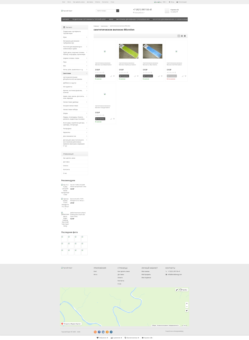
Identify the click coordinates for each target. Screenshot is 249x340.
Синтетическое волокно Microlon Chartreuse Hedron (127, 64)
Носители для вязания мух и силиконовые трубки (173, 19)
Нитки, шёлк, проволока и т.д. (73, 69)
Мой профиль (146, 274)
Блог (63, 2)
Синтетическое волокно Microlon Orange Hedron (102, 106)
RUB (164, 2)
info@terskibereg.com (175, 274)
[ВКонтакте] (103, 332)
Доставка (90, 2)
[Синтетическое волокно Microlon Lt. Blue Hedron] (152, 51)
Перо (65, 62)
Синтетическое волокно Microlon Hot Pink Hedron (174, 64)
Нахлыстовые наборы (70, 109)
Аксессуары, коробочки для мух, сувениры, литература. (74, 124)
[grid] (179, 36)
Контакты (105, 2)
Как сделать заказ (79, 2)
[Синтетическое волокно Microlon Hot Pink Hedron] (176, 51)
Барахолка (66, 132)
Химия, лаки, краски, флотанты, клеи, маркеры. (73, 97)
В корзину (101, 76)
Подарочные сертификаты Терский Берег (89, 19)
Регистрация (183, 2)
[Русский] (160, 2)
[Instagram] (111, 332)
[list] (182, 36)
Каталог (66, 19)
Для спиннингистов (69, 136)
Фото (69, 2)
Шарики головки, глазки (71, 58)
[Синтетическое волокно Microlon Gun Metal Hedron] (105, 51)
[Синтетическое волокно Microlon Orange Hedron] (105, 94)
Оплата (97, 2)
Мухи (111, 19)
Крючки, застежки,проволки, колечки (72, 91)
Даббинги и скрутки (69, 83)
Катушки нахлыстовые (70, 106)
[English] (156, 2)
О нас (112, 2)
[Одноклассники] (107, 332)
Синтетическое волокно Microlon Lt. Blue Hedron (150, 64)
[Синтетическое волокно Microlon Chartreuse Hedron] (128, 51)
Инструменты (67, 87)
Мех (64, 66)
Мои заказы (145, 271)
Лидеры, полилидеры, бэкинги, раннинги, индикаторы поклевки (73, 118)
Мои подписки (146, 277)
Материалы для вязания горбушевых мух (133, 19)
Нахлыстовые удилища (70, 102)
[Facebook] (99, 332)
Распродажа (67, 128)
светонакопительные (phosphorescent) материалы (72, 78)
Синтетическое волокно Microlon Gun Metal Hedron (103, 64)
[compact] (185, 36)
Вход (172, 2)
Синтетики (67, 73)
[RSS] (95, 332)
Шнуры (65, 113)
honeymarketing (178, 331)
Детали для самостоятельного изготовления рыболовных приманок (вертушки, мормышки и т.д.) (74, 143)
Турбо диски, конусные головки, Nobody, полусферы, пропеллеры (74, 53)
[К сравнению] (111, 76)
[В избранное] (114, 76)
